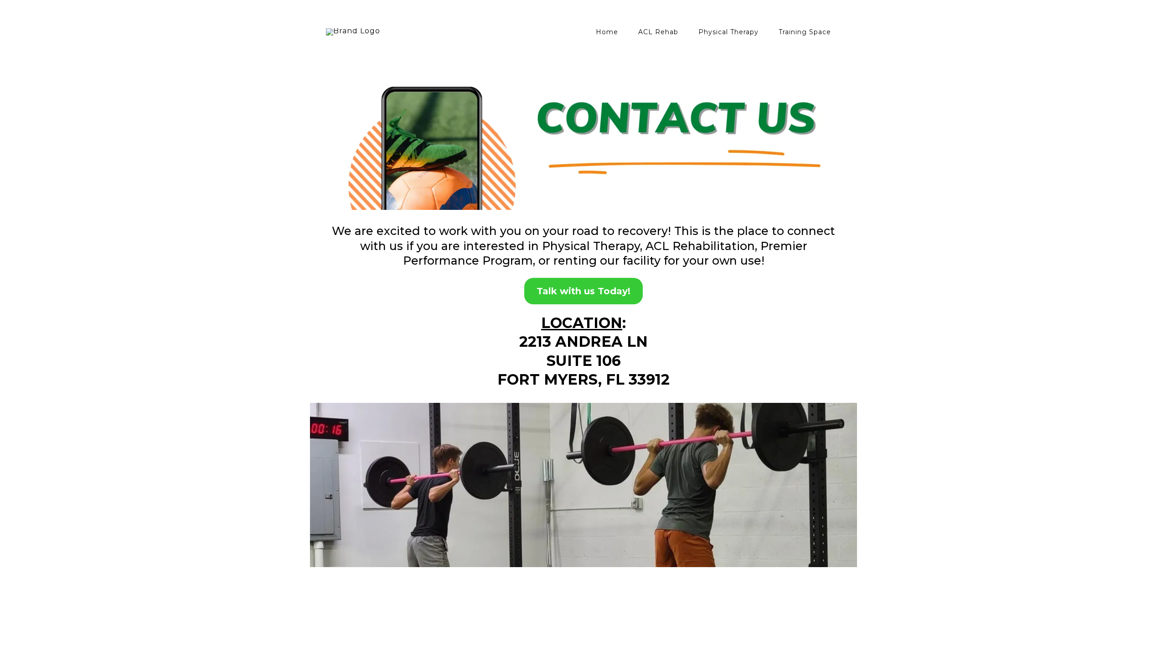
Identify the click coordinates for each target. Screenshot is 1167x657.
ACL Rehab (658, 32)
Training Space (805, 32)
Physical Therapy (728, 32)
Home (607, 32)
